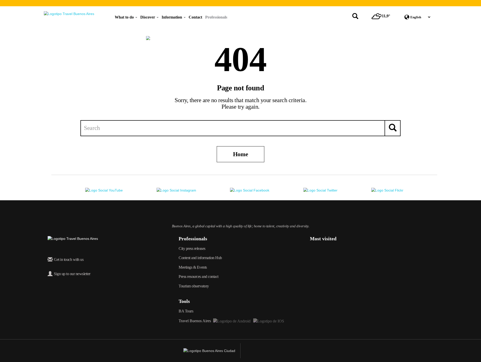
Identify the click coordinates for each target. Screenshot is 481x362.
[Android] (232, 321)
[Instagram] (176, 190)
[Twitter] (320, 190)
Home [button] (240, 154)
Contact (195, 17)
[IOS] (268, 321)
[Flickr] (387, 190)
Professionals (216, 17)
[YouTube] (104, 190)
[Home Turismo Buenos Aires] (69, 13)
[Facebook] (249, 190)
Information (172, 17)
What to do (125, 17)
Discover (148, 17)
